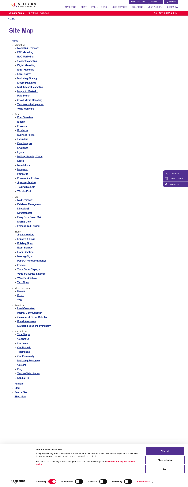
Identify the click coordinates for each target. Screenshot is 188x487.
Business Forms (26, 135)
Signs (104, 7)
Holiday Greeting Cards (30, 157)
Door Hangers (24, 143)
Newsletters (23, 165)
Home (15, 41)
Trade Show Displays (28, 269)
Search (172, 2)
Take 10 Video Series (28, 374)
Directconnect (24, 213)
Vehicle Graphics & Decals (31, 274)
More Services (119, 7)
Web (19, 300)
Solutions (137, 7)
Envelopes (22, 148)
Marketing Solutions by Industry (34, 326)
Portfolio (19, 384)
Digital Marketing (26, 65)
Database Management (29, 204)
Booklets (22, 126)
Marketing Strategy (27, 78)
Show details (143, 481)
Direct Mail (23, 209)
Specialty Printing (26, 183)
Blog (19, 369)
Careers (21, 365)
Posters (21, 265)
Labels (20, 161)
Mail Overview (24, 200)
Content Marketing (27, 61)
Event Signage (24, 248)
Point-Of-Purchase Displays (31, 261)
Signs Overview (25, 235)
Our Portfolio (24, 348)
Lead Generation (26, 308)
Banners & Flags (26, 239)
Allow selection (165, 460)
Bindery (21, 122)
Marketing (70, 7)
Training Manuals (26, 187)
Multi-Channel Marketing (30, 87)
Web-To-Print (24, 191)
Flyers (20, 152)
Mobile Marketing (26, 83)
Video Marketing (25, 109)
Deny (165, 469)
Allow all (165, 451)
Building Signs (25, 243)
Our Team (22, 343)
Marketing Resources (28, 361)
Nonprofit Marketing (27, 91)
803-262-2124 (171, 13)
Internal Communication (29, 313)
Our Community (25, 356)
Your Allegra (155, 7)
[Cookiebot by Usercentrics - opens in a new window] (18, 482)
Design (21, 291)
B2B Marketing (25, 52)
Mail (93, 7)
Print (84, 7)
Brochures (22, 130)
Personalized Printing (28, 226)
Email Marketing (25, 70)
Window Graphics (27, 278)
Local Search (24, 74)
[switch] (79, 481)
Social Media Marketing (29, 100)
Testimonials (23, 352)
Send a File (156, 2)
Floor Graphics (25, 252)
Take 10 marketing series (30, 104)
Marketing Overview (27, 48)
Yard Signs (23, 282)
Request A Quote (139, 2)
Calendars (22, 139)
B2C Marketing (25, 57)
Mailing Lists (24, 222)
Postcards (22, 174)
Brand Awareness (26, 321)
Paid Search (23, 96)
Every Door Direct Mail (29, 217)
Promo (20, 295)
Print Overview (25, 117)
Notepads (22, 169)
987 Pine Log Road (29, 13)
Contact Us (23, 339)
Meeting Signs (24, 256)
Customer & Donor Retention (32, 317)
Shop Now (172, 7)
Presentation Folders (28, 178)
